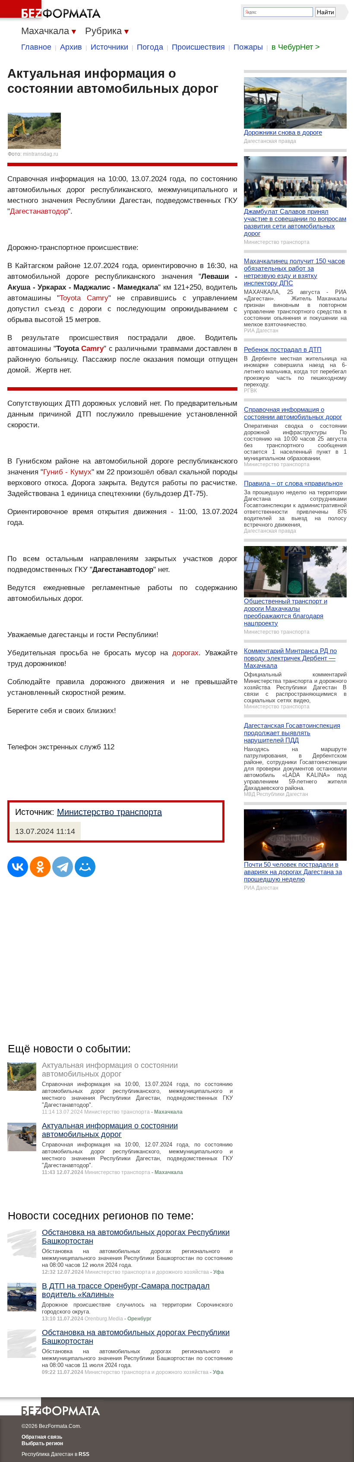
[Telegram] (62, 866)
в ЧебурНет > (296, 47)
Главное (36, 47)
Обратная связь (42, 1437)
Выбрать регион (42, 1443)
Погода (150, 47)
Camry (92, 348)
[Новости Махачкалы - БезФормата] (52, 11)
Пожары (248, 47)
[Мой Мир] (85, 866)
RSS (84, 1454)
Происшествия (198, 47)
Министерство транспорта (109, 812)
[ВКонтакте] (17, 866)
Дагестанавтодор (39, 211)
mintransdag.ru (40, 154)
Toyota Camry (84, 298)
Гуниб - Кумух (67, 472)
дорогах (185, 653)
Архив (71, 47)
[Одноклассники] (40, 866)
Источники (109, 47)
